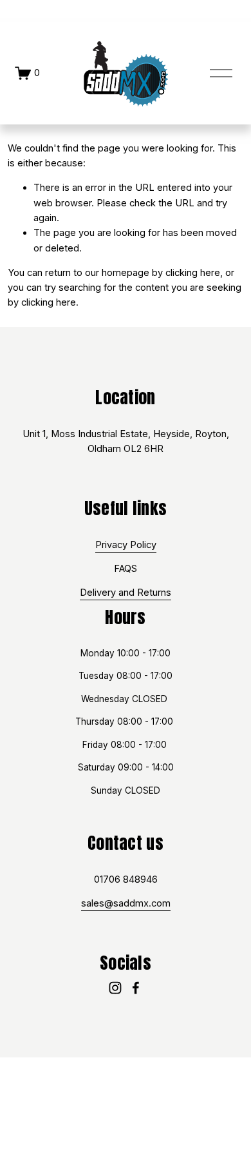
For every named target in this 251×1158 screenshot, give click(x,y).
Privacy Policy (125, 545)
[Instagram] (115, 987)
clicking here (192, 273)
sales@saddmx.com (126, 903)
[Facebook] (135, 987)
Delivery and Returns (125, 592)
